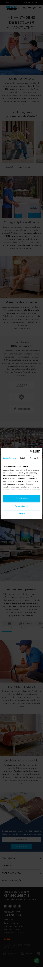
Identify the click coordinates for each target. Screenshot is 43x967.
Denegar (21, 514)
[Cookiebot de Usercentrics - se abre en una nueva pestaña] (30, 451)
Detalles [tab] (23, 458)
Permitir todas (21, 498)
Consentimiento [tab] (9, 458)
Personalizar (20, 506)
